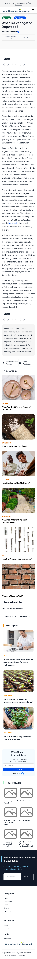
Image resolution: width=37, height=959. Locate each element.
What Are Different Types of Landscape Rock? (14, 521)
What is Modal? (24, 801)
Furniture (7, 911)
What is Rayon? (24, 820)
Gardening (6, 443)
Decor (5, 403)
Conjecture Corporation (23, 953)
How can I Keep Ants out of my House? (8, 844)
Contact (7, 928)
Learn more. (18, 4)
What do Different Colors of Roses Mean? (10, 822)
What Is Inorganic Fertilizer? (14, 446)
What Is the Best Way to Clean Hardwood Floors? (26, 844)
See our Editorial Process (12, 362)
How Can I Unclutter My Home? (16, 483)
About (6, 925)
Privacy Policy (6, 955)
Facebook (8, 938)
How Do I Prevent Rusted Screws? (17, 559)
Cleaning (6, 480)
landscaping (13, 223)
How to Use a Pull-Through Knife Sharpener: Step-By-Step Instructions (18, 662)
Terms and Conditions (18, 955)
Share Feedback (27, 362)
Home (6, 655)
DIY (3, 556)
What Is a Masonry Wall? (12, 596)
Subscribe (18, 769)
